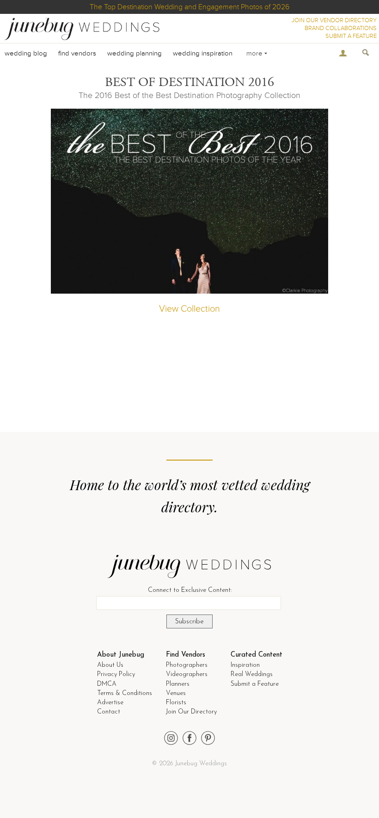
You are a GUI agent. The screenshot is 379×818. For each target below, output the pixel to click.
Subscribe (189, 621)
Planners (178, 684)
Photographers (187, 665)
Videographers (187, 674)
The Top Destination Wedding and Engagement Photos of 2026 (189, 7)
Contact (108, 711)
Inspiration (245, 665)
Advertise (110, 702)
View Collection (189, 309)
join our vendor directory (334, 20)
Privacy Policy (116, 674)
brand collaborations (341, 28)
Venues (176, 693)
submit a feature (351, 36)
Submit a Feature (255, 684)
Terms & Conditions (124, 693)
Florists (176, 702)
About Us (110, 665)
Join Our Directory (191, 711)
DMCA (106, 684)
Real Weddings (252, 674)
